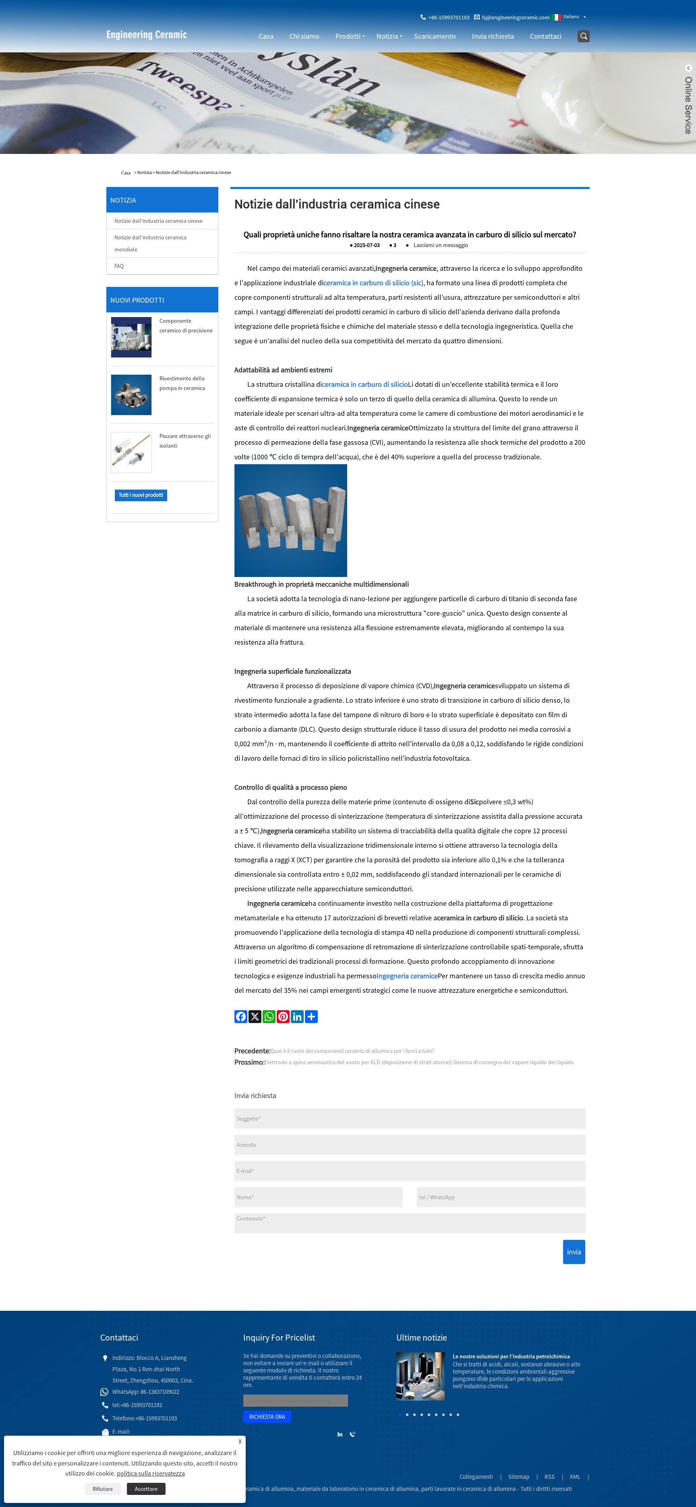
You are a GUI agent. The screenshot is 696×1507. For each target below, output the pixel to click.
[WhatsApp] (269, 1016)
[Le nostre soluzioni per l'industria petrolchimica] (420, 1376)
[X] (255, 1016)
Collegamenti (476, 1476)
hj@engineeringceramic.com (516, 17)
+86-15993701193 (449, 17)
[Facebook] (240, 1016)
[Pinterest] (283, 1016)
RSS (550, 1476)
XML (575, 1476)
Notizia (387, 36)
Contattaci (545, 36)
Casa (266, 36)
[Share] (311, 1016)
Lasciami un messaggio (441, 245)
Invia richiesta (493, 36)
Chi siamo (304, 36)
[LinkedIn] (297, 1016)
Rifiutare (103, 1488)
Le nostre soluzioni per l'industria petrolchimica (511, 1356)
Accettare (146, 1488)
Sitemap (518, 1476)
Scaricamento (435, 36)
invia (574, 1251)
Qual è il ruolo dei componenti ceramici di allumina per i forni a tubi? (352, 1050)
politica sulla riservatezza (151, 1473)
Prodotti (348, 36)
